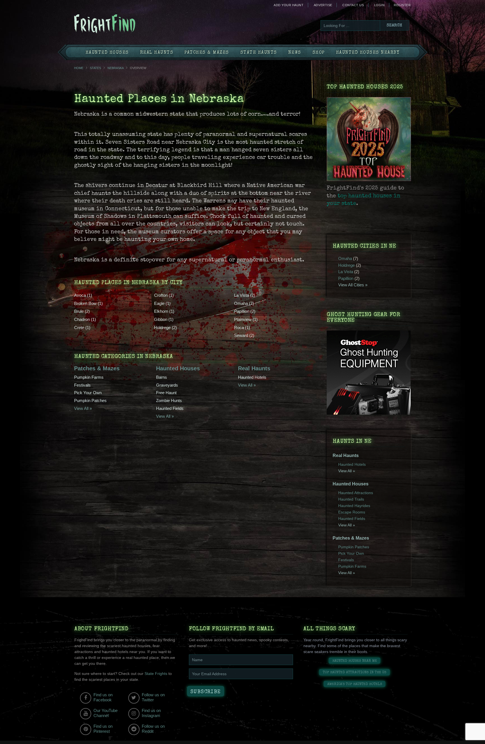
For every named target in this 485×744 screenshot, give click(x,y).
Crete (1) (82, 327)
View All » (83, 408)
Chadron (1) (85, 319)
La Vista (345, 271)
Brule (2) (82, 311)
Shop (318, 53)
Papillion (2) (244, 311)
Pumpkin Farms (89, 377)
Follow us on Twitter (153, 697)
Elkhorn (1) (164, 311)
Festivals (82, 385)
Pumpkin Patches (90, 400)
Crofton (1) (164, 295)
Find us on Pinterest (103, 729)
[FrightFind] (127, 24)
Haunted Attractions (355, 492)
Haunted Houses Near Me (354, 661)
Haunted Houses (107, 53)
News (294, 53)
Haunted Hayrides (354, 505)
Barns (161, 377)
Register (402, 5)
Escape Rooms (351, 512)
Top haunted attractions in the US (354, 672)
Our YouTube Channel (105, 713)
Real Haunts (156, 53)
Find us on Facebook (103, 697)
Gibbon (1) (163, 319)
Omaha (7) (244, 303)
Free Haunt (166, 392)
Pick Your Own (88, 392)
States (95, 68)
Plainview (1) (246, 319)
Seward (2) (244, 335)
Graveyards (167, 385)
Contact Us (353, 5)
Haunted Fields (170, 408)
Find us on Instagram (151, 713)
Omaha (345, 258)
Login (379, 5)
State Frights (156, 673)
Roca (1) (242, 327)
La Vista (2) (244, 295)
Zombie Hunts (169, 400)
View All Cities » (352, 284)
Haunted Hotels (252, 377)
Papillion (345, 278)
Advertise (323, 5)
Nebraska (115, 68)
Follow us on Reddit (153, 729)
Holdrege (346, 265)
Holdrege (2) (165, 327)
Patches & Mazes (206, 53)
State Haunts (258, 53)
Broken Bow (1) (88, 303)
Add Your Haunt (288, 5)
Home (78, 68)
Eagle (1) (162, 303)
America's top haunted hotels (354, 684)
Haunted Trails (351, 499)
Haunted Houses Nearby (368, 53)
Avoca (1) (83, 295)
